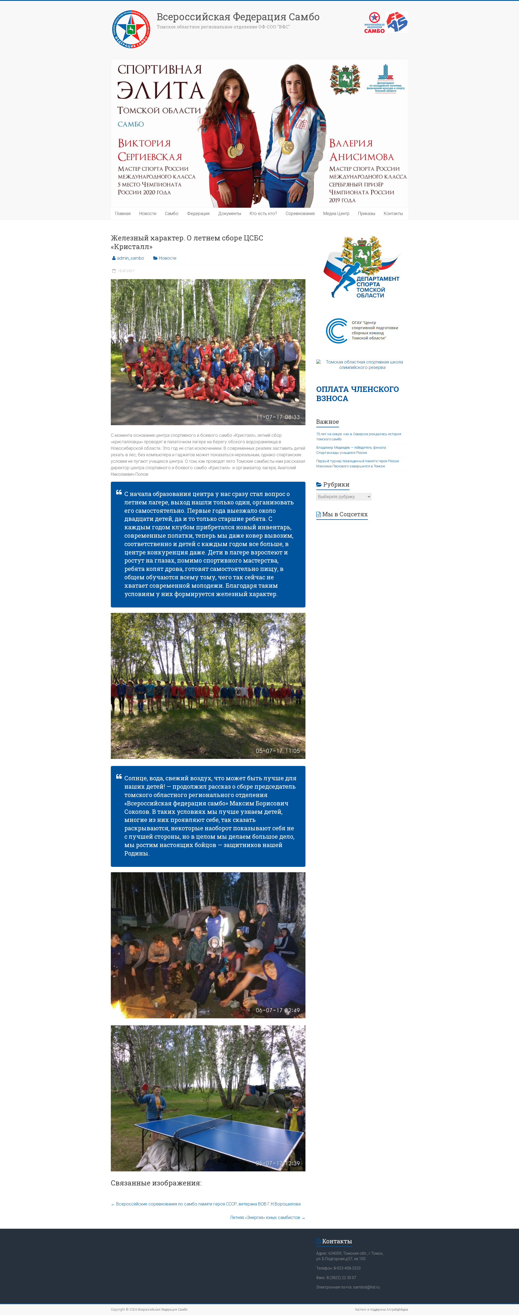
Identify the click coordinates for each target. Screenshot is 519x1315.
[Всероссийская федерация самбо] (374, 14)
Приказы (366, 213)
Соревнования (300, 213)
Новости (147, 213)
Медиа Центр (336, 213)
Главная (123, 213)
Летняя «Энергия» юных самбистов (267, 1217)
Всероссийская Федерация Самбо (238, 16)
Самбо (171, 213)
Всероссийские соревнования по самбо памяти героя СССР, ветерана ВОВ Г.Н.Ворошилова (206, 1204)
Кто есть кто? (263, 213)
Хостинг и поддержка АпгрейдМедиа (381, 1309)
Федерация (198, 213)
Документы (229, 213)
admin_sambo (130, 258)
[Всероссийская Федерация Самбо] (131, 11)
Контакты (393, 213)
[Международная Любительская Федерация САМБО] (396, 14)
